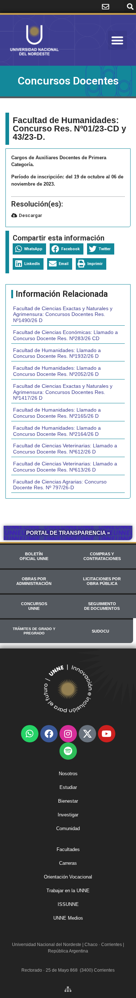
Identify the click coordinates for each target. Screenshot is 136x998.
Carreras (68, 863)
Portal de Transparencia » (68, 533)
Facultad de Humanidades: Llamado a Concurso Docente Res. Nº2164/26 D (57, 431)
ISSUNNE (68, 904)
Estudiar (68, 787)
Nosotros (68, 773)
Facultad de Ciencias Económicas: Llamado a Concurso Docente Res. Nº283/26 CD (65, 335)
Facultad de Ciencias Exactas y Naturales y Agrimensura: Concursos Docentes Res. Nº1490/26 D (62, 314)
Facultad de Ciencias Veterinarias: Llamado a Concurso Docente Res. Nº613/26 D (65, 467)
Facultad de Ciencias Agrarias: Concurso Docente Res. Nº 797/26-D (60, 485)
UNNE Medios (68, 918)
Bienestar (68, 801)
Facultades (68, 849)
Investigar (68, 814)
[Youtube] (106, 733)
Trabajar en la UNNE (68, 890)
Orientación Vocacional (68, 877)
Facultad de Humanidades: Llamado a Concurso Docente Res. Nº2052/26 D (57, 371)
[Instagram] (68, 733)
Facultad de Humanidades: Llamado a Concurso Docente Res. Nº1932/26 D (57, 353)
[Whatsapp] (29, 733)
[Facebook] (49, 733)
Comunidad (68, 828)
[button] (130, 7)
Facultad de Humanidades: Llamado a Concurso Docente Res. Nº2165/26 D (57, 413)
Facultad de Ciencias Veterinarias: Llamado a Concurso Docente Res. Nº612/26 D (65, 449)
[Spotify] (68, 751)
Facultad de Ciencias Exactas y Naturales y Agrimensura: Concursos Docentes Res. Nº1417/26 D (62, 392)
